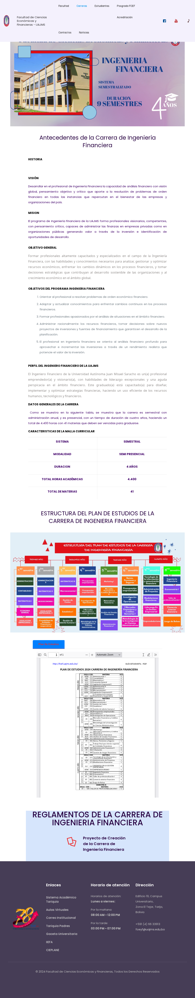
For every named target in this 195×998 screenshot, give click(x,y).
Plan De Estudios (48, 644)
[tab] (49, 644)
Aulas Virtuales (57, 910)
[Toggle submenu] (64, 13)
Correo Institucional (61, 918)
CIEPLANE (52, 950)
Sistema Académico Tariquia (61, 899)
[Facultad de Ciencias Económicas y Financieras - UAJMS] (6, 26)
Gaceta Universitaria (61, 934)
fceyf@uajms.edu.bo (150, 929)
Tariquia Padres (58, 926)
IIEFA (49, 942)
